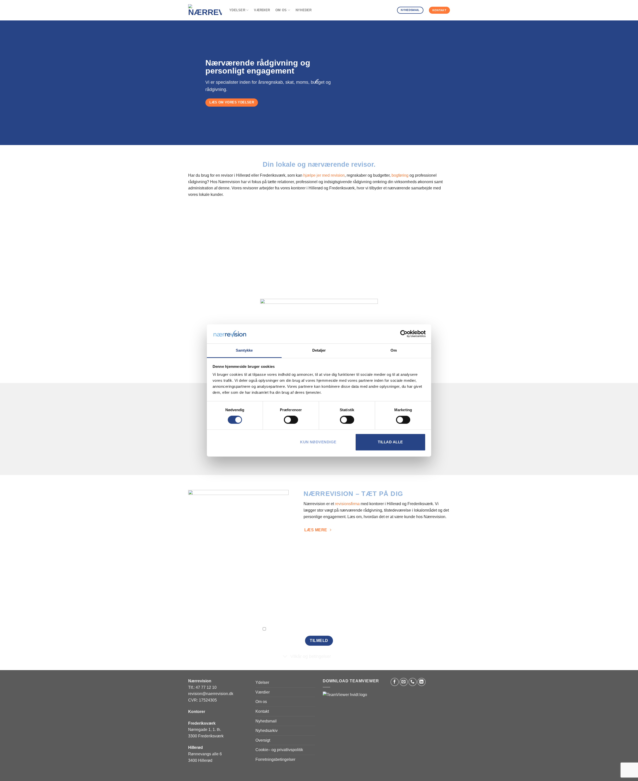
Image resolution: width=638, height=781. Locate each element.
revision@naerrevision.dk (210, 694)
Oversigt (262, 740)
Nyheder (304, 10)
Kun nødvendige (318, 442)
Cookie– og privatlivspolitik (279, 750)
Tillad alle (390, 442)
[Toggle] (285, 657)
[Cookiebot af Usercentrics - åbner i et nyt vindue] (404, 334)
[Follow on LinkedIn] (421, 682)
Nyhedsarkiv (266, 730)
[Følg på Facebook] (395, 682)
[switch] (291, 420)
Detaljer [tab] (319, 350)
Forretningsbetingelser (275, 759)
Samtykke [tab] (244, 350)
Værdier (262, 10)
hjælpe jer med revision (324, 175)
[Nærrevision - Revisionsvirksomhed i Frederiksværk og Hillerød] (205, 10)
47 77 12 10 (206, 687)
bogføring (400, 175)
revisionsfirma (347, 504)
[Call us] (412, 682)
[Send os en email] (403, 682)
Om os (281, 10)
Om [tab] (394, 350)
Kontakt (262, 711)
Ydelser (237, 10)
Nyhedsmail (266, 721)
